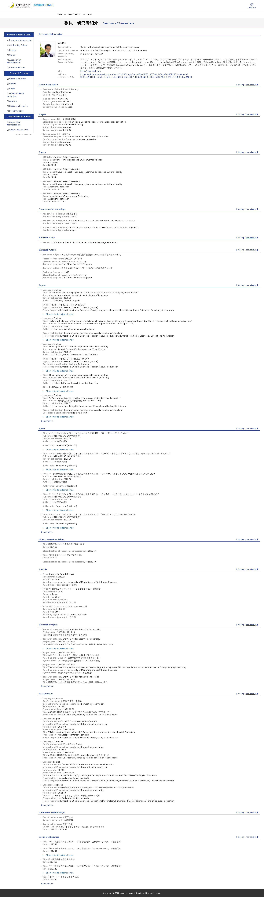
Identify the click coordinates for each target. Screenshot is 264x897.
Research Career (17, 79)
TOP (60, 14)
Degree (12, 50)
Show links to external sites (60, 314)
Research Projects (18, 106)
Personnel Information (20, 40)
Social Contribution (18, 130)
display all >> (47, 421)
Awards (13, 101)
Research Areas (17, 67)
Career (12, 55)
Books (12, 89)
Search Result (74, 14)
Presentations (16, 111)
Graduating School (18, 45)
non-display (251, 85)
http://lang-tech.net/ (90, 71)
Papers (12, 84)
